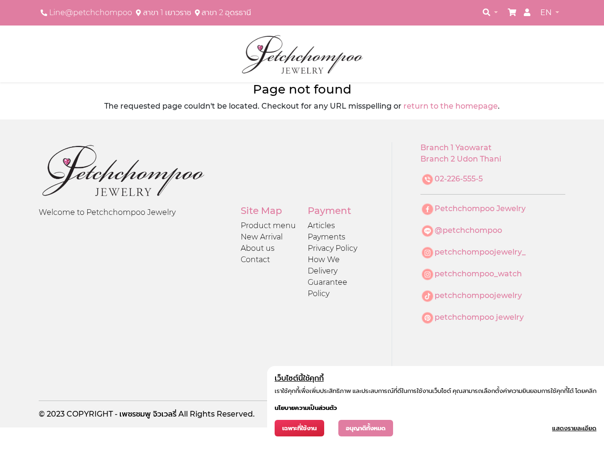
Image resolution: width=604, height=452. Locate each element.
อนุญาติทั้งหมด (366, 428)
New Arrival (262, 236)
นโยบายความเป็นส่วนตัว (306, 407)
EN (547, 12)
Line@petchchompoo (90, 12)
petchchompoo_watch (478, 273)
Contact (255, 259)
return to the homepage (450, 106)
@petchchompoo (468, 230)
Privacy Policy (332, 248)
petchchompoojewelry (478, 295)
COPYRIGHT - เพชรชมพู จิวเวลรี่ (122, 413)
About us (258, 248)
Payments (326, 236)
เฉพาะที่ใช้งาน (299, 428)
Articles (321, 225)
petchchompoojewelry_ (480, 251)
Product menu (268, 225)
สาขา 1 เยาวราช (167, 12)
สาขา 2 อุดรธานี (226, 12)
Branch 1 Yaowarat (456, 147)
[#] (512, 12)
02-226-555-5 (459, 178)
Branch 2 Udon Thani (460, 158)
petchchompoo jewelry (479, 317)
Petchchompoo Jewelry (480, 208)
